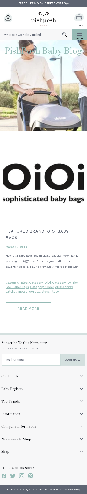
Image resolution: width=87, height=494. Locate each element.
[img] (43, 183)
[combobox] (36, 34)
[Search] (67, 35)
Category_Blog (17, 282)
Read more (28, 308)
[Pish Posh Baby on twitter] (13, 476)
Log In (8, 25)
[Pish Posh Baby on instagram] (21, 476)
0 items (79, 25)
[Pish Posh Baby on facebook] (4, 476)
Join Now (73, 359)
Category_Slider (42, 287)
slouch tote (50, 291)
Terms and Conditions (48, 489)
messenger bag (29, 291)
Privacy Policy (72, 489)
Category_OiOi (40, 282)
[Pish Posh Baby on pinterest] (30, 476)
